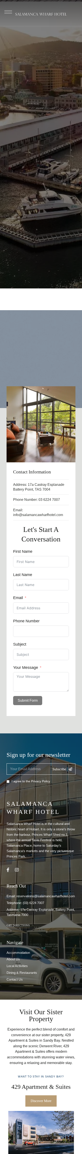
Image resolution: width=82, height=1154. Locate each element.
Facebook (8, 870)
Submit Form (28, 700)
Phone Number (26, 621)
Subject (19, 644)
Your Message (25, 667)
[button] (18, 925)
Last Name (22, 575)
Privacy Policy (40, 781)
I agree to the (31, 781)
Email (18, 598)
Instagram (17, 870)
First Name (22, 551)
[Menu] (8, 12)
